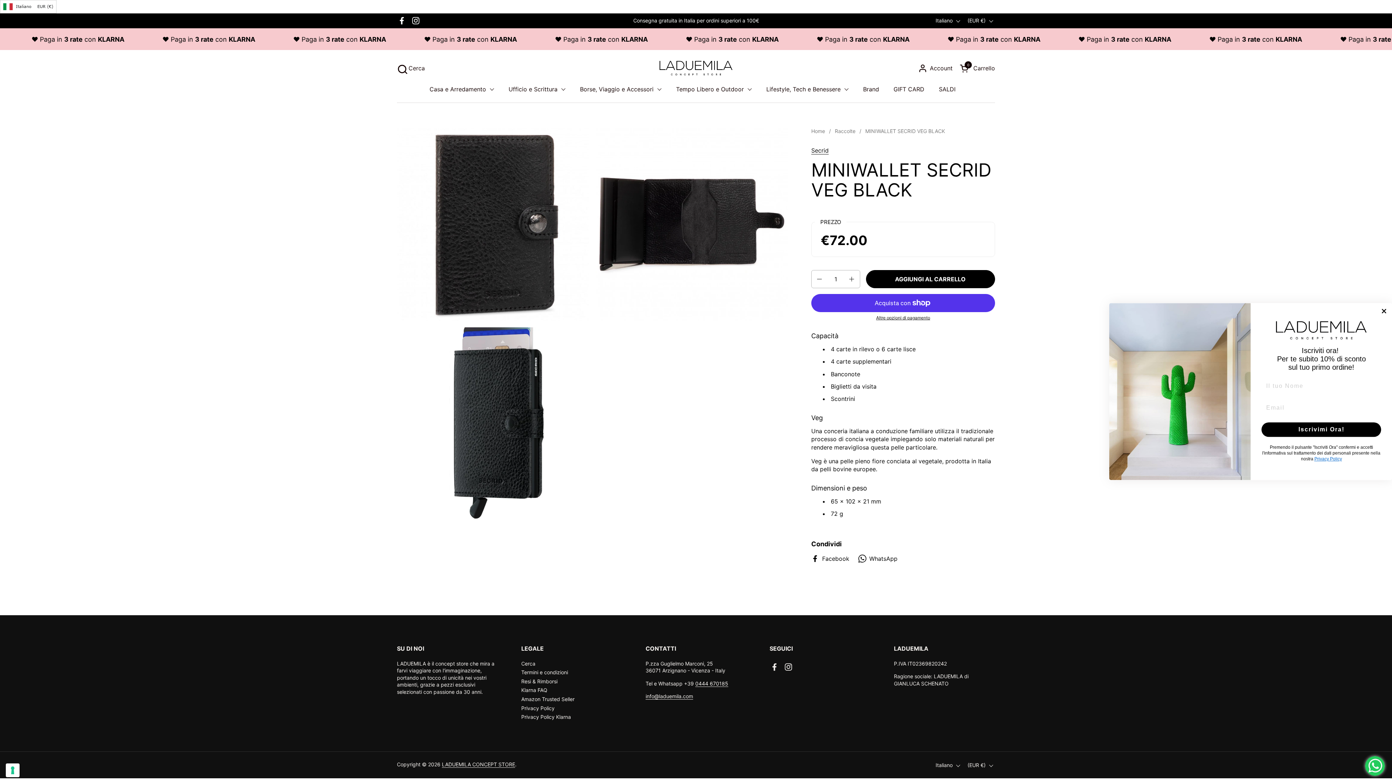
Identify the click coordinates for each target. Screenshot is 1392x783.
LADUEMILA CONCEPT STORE (478, 764)
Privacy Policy (538, 708)
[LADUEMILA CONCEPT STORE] (695, 68)
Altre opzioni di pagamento (903, 317)
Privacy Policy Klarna (546, 717)
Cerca (528, 663)
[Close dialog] (1384, 311)
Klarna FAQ (534, 690)
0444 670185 (711, 683)
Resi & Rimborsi (539, 681)
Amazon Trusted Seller (548, 699)
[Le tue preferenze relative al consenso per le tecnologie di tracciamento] (13, 770)
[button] (411, 68)
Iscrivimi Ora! (1321, 429)
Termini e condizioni (544, 672)
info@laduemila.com (669, 696)
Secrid (820, 150)
